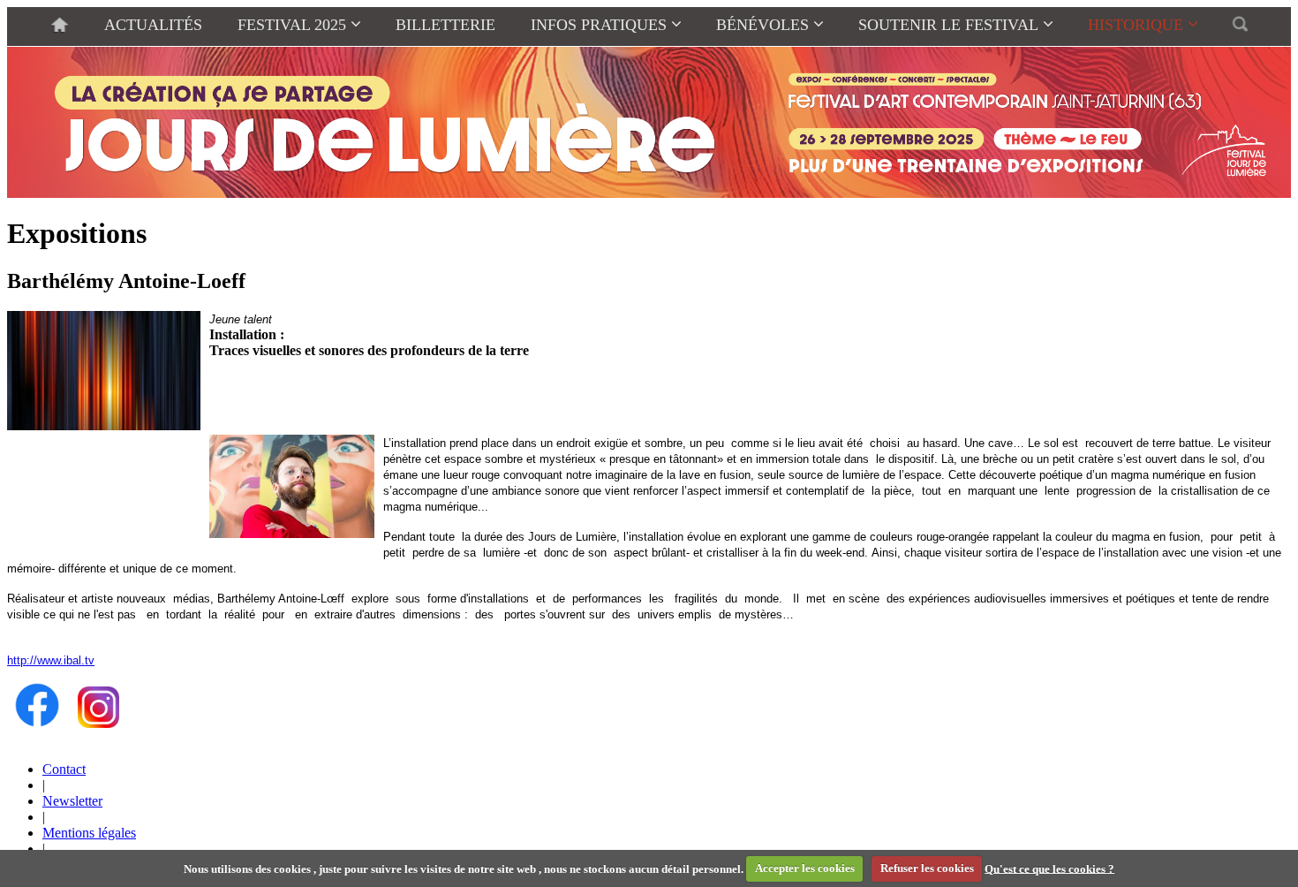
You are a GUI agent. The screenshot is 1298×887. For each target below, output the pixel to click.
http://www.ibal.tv (50, 660)
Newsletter (72, 800)
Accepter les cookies (805, 868)
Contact (64, 769)
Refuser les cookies (927, 868)
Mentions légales (89, 832)
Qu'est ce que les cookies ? (1049, 868)
